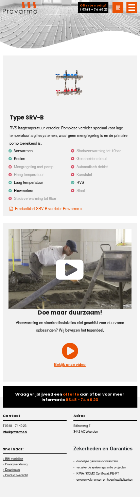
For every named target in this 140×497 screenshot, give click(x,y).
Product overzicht (16, 475)
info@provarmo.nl (15, 431)
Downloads (12, 469)
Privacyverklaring (16, 464)
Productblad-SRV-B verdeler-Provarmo (47, 208)
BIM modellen (14, 458)
